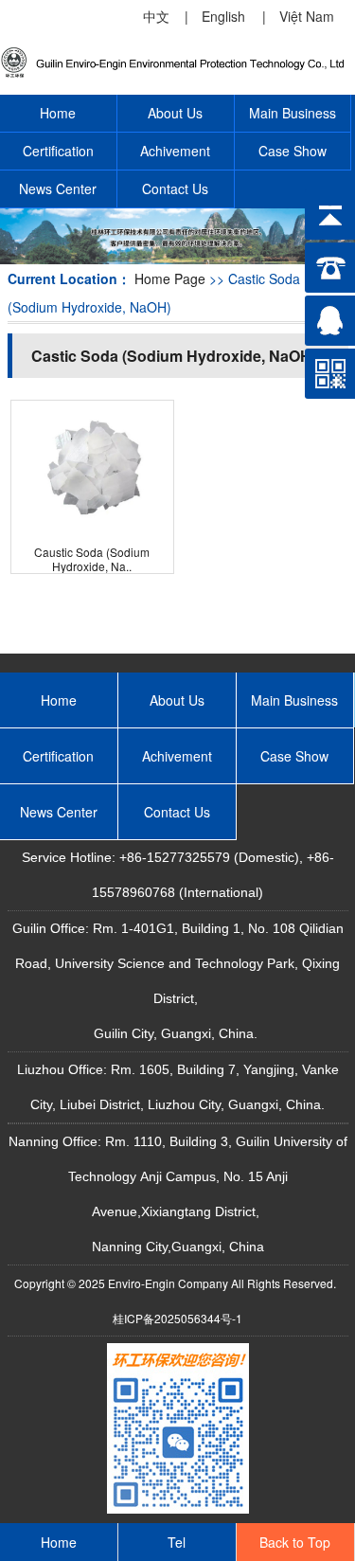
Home (58, 112)
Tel (177, 1542)
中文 (156, 16)
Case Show (292, 150)
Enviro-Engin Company (168, 1283)
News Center (58, 188)
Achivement (175, 150)
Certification (58, 150)
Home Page (169, 278)
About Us (175, 112)
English (223, 16)
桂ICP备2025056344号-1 (177, 1318)
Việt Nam (306, 16)
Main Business (292, 112)
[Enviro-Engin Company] (177, 74)
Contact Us (175, 188)
